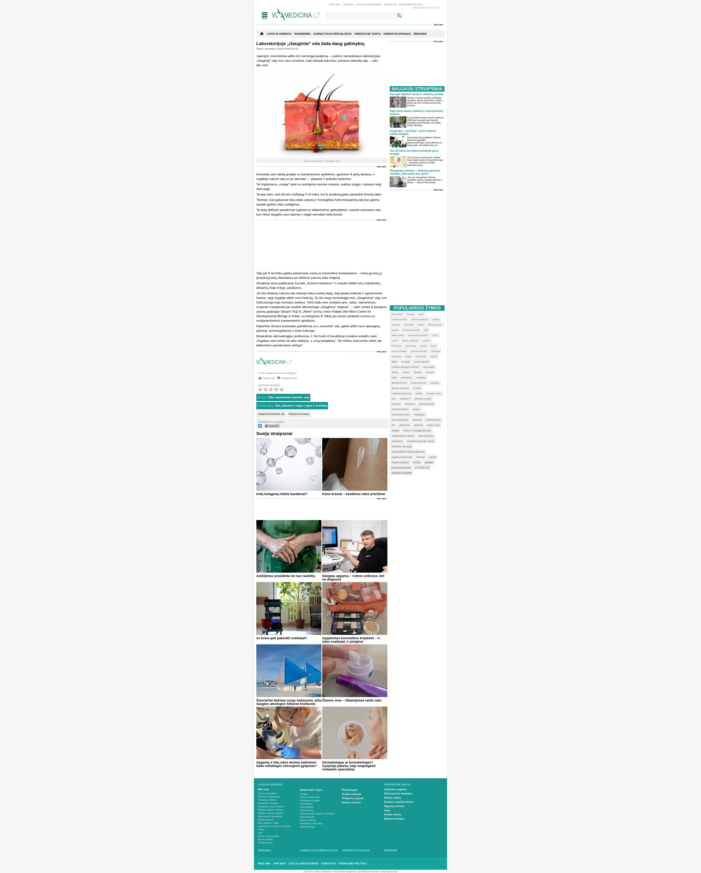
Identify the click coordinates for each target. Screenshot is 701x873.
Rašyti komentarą (299, 413)
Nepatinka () (289, 378)
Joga (387, 810)
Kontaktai (390, 4)
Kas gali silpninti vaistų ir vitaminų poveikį (416, 94)
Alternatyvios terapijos (398, 793)
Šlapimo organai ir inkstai (270, 810)
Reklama (334, 4)
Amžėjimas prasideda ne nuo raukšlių (285, 576)
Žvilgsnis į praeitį (352, 798)
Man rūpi (263, 789)
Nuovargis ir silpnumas (311, 823)
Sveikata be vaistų (397, 784)
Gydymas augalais (395, 789)
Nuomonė (390, 850)
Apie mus (348, 4)
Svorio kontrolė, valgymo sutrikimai (317, 813)
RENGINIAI (420, 33)
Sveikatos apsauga (355, 850)
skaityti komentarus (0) (271, 413)
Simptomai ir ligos (311, 789)
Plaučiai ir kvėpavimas (269, 796)
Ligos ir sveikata (279, 33)
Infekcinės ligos (307, 827)
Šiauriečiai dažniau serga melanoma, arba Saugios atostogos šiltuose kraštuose (288, 702)
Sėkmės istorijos (394, 818)
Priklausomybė (307, 817)
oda (306, 397)
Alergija (304, 794)
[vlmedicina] (274, 365)
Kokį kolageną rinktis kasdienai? (281, 494)
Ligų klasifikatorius (369, 4)
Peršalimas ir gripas (310, 800)
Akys (260, 833)
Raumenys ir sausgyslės (270, 816)
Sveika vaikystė (351, 794)
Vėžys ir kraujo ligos (310, 797)
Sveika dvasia (392, 814)
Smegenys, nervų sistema (271, 806)
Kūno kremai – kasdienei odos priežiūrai (353, 494)
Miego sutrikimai (308, 820)
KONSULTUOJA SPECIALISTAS (332, 33)
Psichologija (349, 789)
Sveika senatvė (351, 802)
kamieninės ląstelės (289, 397)
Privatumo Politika (411, 4)
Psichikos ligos (265, 842)
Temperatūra (306, 804)
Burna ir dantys (265, 839)
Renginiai (264, 850)
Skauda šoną (306, 810)
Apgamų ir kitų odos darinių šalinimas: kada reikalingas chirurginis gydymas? (286, 764)
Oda (271, 397)
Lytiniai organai (265, 819)
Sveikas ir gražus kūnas (398, 801)
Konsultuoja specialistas (319, 850)
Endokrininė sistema (268, 803)
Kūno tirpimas (307, 807)
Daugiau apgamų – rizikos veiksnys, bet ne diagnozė (353, 577)
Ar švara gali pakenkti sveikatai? (281, 638)
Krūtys (261, 829)
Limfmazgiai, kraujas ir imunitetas (274, 826)
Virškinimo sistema (267, 800)
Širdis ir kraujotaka (267, 793)
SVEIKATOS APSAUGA (397, 33)
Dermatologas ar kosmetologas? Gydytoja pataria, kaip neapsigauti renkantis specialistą (349, 766)
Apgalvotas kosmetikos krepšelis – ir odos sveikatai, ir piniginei (351, 639)
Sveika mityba (392, 797)
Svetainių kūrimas (389, 871)
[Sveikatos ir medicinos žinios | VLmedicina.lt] (296, 15)
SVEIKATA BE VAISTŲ (367, 33)
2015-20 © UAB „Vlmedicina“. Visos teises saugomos (329, 871)
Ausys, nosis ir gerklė (268, 836)
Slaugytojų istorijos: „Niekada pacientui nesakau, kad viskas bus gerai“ (415, 172)
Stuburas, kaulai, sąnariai (270, 813)
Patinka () (269, 378)
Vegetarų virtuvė (394, 806)
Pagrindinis (302, 33)
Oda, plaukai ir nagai (289, 405)
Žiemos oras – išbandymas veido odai (351, 700)
